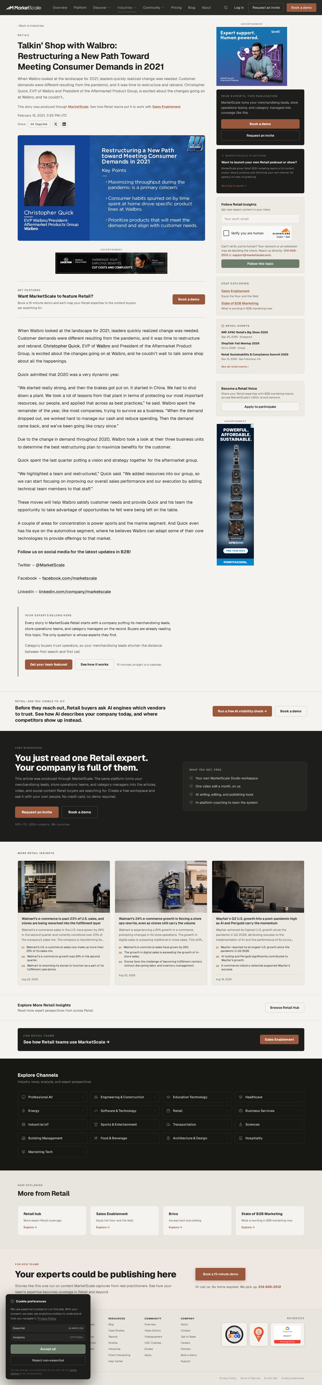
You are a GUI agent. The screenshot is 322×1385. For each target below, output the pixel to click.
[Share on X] (55, 124)
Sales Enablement (166, 107)
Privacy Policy (227, 1378)
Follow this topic (260, 264)
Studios (113, 1342)
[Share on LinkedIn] (64, 124)
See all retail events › (235, 366)
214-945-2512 (269, 1287)
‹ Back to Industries (31, 26)
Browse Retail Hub (284, 1007)
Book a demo (188, 299)
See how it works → (233, 186)
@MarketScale (50, 565)
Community (151, 7)
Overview (60, 7)
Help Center (115, 1361)
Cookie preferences (292, 1378)
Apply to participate (260, 407)
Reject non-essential (48, 1360)
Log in (239, 7)
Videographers (153, 1336)
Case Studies (116, 1330)
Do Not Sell (270, 1378)
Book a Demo (189, 1355)
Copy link (41, 124)
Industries (124, 7)
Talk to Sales (188, 1336)
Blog (191, 7)
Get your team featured (48, 664)
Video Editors (152, 1330)
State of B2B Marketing (240, 303)
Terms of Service (250, 1378)
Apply (148, 1355)
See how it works (94, 664)
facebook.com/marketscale (69, 578)
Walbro (103, 346)
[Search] (226, 7)
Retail (24, 35)
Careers (185, 1342)
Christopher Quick (61, 346)
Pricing (176, 7)
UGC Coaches (152, 1342)
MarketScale (78, 107)
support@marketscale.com (251, 255)
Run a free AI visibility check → (242, 711)
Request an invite (266, 7)
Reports (113, 1336)
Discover (100, 7)
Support (185, 1361)
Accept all (48, 1349)
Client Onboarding (119, 1355)
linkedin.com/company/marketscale (75, 591)
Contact (185, 1330)
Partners (186, 1349)
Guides (148, 1349)
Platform (80, 7)
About (206, 7)
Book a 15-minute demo (220, 1274)
